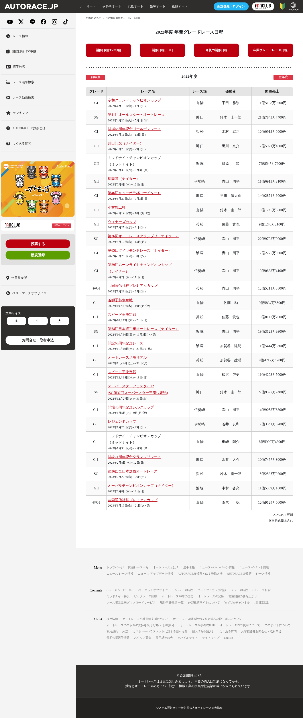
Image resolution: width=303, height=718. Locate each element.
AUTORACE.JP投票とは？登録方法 (200, 573)
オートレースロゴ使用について (240, 625)
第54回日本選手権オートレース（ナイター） (143, 329)
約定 (125, 631)
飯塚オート (157, 6)
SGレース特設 (184, 590)
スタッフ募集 (142, 637)
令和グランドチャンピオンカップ (134, 100)
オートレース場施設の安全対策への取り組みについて (207, 619)
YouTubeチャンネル (237, 602)
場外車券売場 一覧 (172, 602)
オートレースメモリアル (127, 357)
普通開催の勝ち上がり (242, 596)
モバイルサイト (187, 637)
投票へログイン (61, 225)
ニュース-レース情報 (119, 573)
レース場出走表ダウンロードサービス (130, 602)
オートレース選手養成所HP (197, 625)
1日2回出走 (261, 602)
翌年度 (283, 77)
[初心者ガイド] (282, 6)
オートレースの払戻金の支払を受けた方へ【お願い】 (141, 625)
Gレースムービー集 (119, 590)
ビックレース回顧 (145, 596)
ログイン (231, 6)
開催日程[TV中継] (108, 50)
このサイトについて (278, 625)
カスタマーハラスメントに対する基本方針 (160, 631)
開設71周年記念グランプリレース (134, 457)
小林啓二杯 (117, 207)
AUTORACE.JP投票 (239, 573)
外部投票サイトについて (204, 602)
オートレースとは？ (166, 567)
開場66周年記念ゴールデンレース (134, 129)
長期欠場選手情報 (118, 637)
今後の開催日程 (216, 50)
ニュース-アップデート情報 (155, 573)
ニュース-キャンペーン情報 (217, 567)
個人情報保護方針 (203, 631)
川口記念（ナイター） (125, 143)
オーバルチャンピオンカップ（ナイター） (141, 485)
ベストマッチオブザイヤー (153, 590)
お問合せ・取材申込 (38, 340)
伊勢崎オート (111, 6)
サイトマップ (210, 637)
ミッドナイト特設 (118, 596)
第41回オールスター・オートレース (136, 115)
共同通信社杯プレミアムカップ (132, 286)
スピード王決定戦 (122, 314)
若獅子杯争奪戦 (120, 300)
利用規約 (112, 631)
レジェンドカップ (122, 421)
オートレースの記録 (211, 596)
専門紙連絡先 (164, 637)
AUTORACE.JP (93, 18)
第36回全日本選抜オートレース (132, 471)
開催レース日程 (138, 567)
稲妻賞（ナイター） (124, 179)
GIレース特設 (239, 590)
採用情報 (112, 619)
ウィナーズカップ (122, 222)
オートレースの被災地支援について (145, 619)
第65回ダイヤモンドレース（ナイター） (140, 250)
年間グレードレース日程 (270, 50)
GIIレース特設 (261, 590)
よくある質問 (228, 631)
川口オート (88, 6)
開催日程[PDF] (162, 50)
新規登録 (38, 255)
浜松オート (135, 6)
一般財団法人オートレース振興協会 (200, 707)
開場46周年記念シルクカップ (131, 407)
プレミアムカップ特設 (211, 590)
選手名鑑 (189, 567)
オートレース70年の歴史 (177, 596)
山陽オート (180, 6)
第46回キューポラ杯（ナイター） (134, 193)
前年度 (95, 77)
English (228, 637)
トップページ (115, 567)
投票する (38, 244)
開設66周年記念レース (125, 343)
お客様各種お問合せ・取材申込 (261, 631)
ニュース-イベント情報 (254, 567)
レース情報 (263, 573)
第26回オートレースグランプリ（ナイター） (143, 236)
